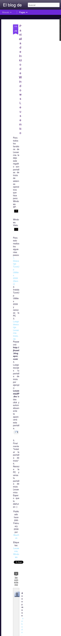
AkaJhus (16, 536)
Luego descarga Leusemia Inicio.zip (16, 330)
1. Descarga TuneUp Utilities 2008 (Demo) (16, 270)
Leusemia (16, 550)
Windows (16, 555)
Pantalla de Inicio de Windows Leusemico (20, 79)
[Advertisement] (35, 69)
